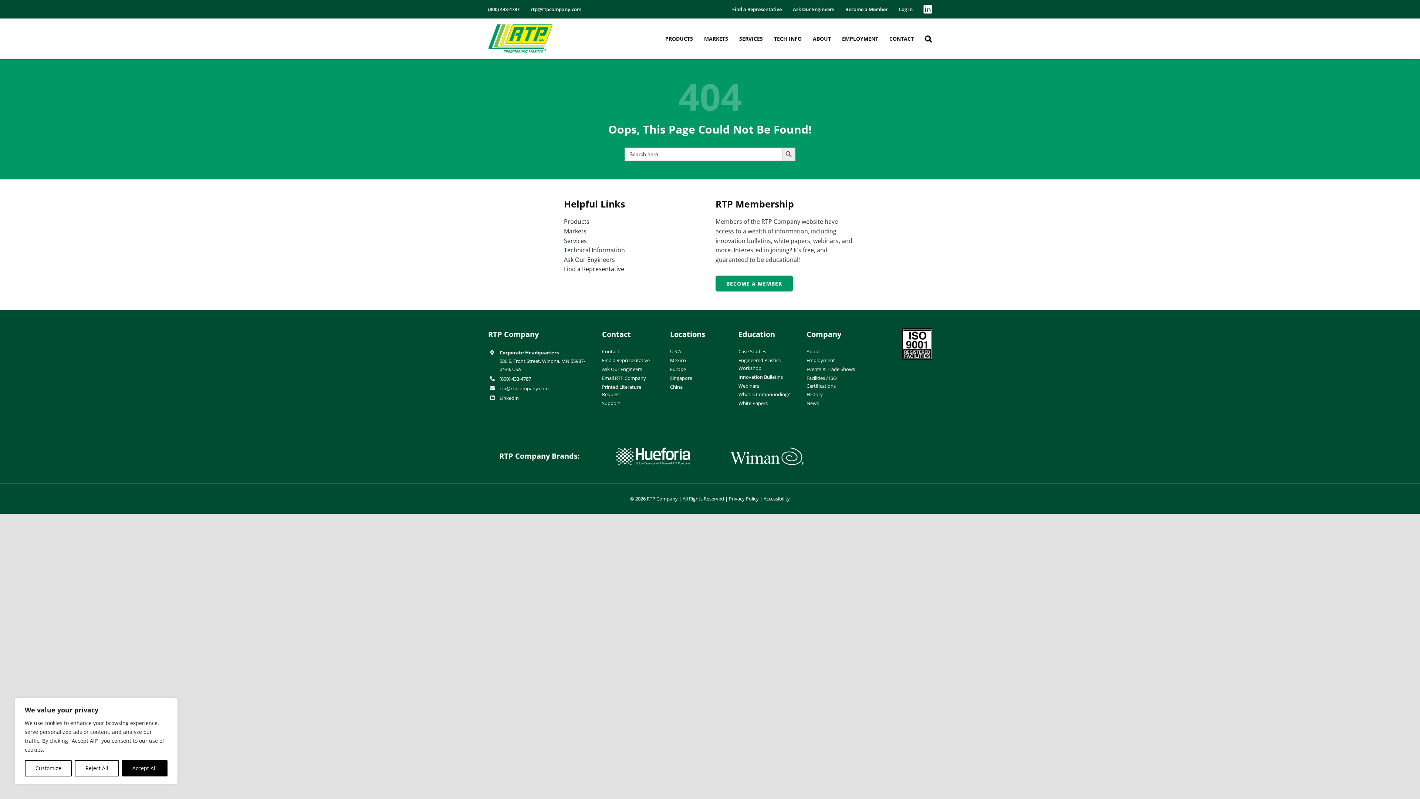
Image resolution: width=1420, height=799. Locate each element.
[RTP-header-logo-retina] (520, 27)
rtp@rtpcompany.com (524, 388)
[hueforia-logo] (653, 450)
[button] (928, 39)
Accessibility (777, 498)
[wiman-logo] (767, 450)
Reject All (96, 768)
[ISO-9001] (917, 331)
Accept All (144, 768)
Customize (48, 768)
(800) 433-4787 (515, 378)
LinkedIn (509, 398)
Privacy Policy (744, 498)
